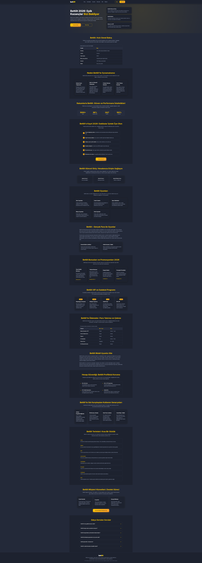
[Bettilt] (72, 2)
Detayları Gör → (92, 279)
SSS (102, 1)
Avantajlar (89, 1)
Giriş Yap (122, 1)
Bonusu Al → (78, 279)
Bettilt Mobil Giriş (117, 179)
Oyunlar (93, 1)
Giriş (84, 1)
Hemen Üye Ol (101, 159)
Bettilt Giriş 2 (101, 179)
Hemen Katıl (75, 24)
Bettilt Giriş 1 (85, 179)
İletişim (106, 1)
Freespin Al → (119, 278)
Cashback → (105, 278)
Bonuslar (98, 1)
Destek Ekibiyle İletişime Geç (101, 510)
